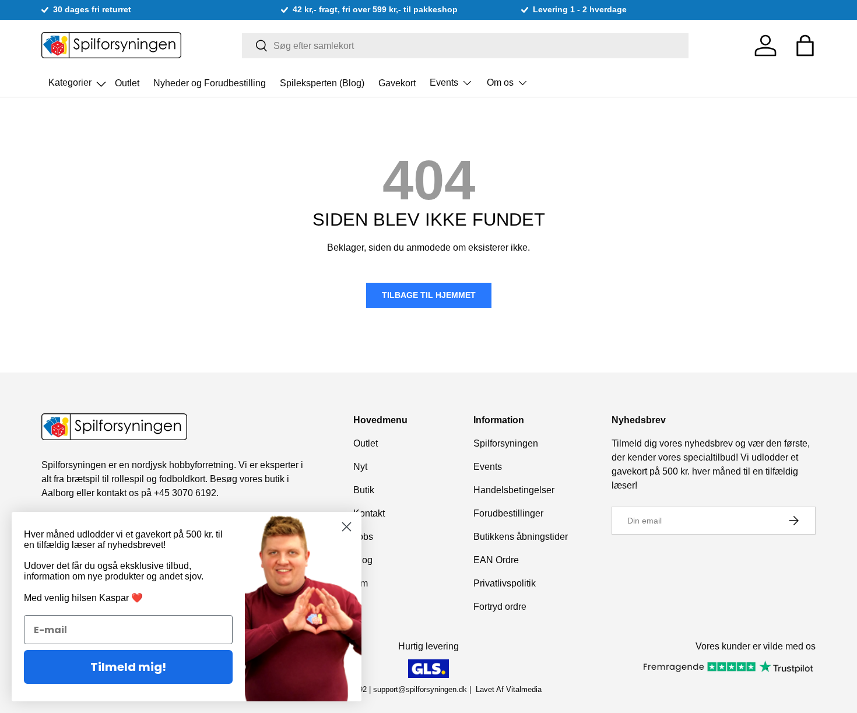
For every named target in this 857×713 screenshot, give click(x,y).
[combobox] (465, 45)
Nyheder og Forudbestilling (209, 82)
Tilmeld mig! (128, 667)
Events (444, 82)
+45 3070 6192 (185, 493)
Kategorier (78, 79)
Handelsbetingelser (513, 490)
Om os (500, 82)
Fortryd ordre (499, 607)
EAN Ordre (496, 560)
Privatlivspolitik (504, 583)
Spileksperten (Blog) (322, 82)
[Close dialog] (346, 527)
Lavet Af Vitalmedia (509, 689)
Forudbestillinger (508, 513)
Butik (363, 490)
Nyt (360, 467)
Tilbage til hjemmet (429, 295)
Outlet (127, 82)
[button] (805, 45)
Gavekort (397, 82)
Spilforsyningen (505, 443)
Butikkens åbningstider (520, 537)
